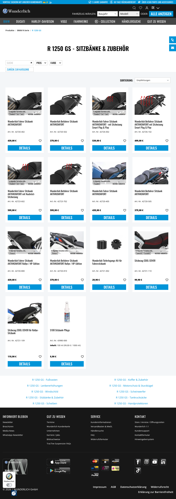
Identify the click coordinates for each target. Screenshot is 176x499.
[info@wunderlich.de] (172, 47)
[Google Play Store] (58, 470)
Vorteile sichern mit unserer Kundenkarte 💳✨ (25, 2)
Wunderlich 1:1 (142, 426)
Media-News (8, 430)
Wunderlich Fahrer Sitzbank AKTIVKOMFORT (20, 123)
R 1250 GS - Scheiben (45, 403)
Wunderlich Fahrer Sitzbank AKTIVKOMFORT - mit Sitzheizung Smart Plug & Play (107, 124)
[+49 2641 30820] (172, 39)
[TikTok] (138, 470)
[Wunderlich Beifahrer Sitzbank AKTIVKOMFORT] (67, 103)
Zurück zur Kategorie (18, 69)
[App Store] (58, 462)
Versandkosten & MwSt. (101, 426)
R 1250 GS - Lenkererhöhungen (45, 385)
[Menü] (14, 473)
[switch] (9, 485)
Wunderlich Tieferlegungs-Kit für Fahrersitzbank (107, 262)
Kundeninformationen (101, 422)
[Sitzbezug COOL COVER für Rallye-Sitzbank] (25, 312)
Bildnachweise (53, 439)
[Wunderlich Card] (15, 466)
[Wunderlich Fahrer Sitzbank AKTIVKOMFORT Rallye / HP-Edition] (25, 242)
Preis (39, 63)
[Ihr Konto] (147, 7)
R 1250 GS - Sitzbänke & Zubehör (45, 397)
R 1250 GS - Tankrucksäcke (131, 397)
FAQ (92, 435)
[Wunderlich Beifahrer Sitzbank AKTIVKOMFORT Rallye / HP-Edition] (67, 242)
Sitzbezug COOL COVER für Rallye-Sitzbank (23, 332)
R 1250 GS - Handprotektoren (131, 403)
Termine (50, 422)
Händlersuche (97, 430)
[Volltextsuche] (134, 7)
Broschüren (8, 426)
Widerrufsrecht (160, 487)
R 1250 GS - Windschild (44, 391)
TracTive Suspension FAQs (59, 443)
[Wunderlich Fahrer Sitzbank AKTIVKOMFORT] (25, 103)
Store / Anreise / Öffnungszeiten (149, 422)
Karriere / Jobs (53, 435)
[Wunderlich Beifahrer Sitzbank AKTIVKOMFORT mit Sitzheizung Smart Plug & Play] (151, 103)
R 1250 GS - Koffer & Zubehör (131, 379)
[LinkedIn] (163, 462)
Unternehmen (53, 430)
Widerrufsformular (99, 439)
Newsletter (8, 422)
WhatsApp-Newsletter (13, 435)
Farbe (53, 63)
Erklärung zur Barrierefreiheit (155, 492)
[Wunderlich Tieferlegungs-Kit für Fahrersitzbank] (109, 242)
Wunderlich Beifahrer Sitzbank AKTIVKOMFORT (64, 123)
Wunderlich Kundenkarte (58, 426)
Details (24, 148)
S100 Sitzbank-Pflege (60, 330)
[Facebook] (138, 462)
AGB (113, 487)
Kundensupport (142, 430)
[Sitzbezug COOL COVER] (151, 242)
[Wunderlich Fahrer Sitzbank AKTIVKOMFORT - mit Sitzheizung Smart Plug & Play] (109, 103)
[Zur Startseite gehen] (16, 10)
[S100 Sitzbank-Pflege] (67, 312)
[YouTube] (155, 462)
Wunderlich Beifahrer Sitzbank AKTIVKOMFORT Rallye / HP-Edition (66, 262)
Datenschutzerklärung (133, 487)
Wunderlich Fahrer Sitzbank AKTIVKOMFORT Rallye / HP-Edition (23, 262)
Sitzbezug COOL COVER (145, 260)
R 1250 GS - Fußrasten (44, 379)
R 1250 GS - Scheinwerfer (131, 391)
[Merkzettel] (140, 7)
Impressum (99, 487)
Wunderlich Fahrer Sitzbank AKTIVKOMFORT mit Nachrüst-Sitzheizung (21, 194)
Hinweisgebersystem (144, 439)
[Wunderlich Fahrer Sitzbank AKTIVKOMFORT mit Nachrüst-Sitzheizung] (25, 173)
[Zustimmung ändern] (14, 493)
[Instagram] (146, 462)
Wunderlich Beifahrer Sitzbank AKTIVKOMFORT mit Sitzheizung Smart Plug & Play (149, 124)
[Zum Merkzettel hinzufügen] (40, 140)
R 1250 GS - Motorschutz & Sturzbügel (131, 385)
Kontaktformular (142, 435)
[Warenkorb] (171, 7)
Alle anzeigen (161, 13)
